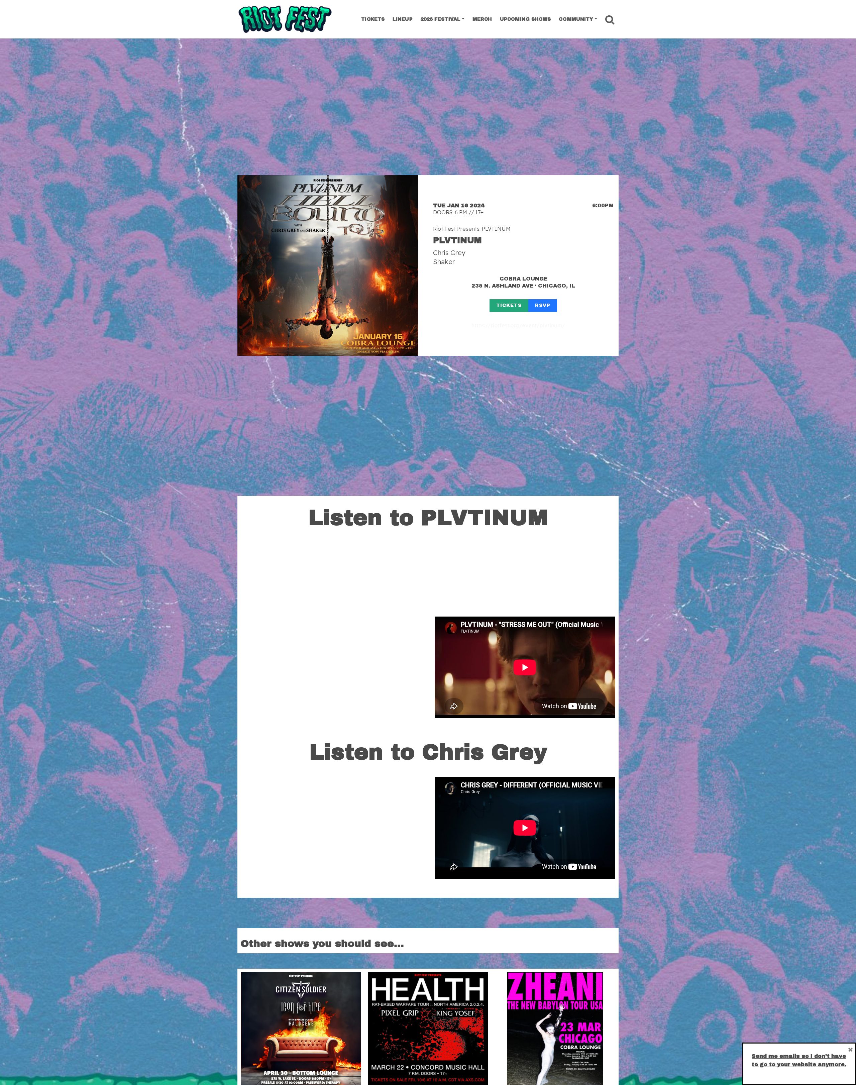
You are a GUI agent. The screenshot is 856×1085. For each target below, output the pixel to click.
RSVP (542, 305)
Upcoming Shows (525, 19)
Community (576, 19)
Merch (482, 19)
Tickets (373, 19)
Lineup (403, 19)
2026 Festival (440, 19)
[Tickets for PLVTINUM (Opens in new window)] (327, 265)
